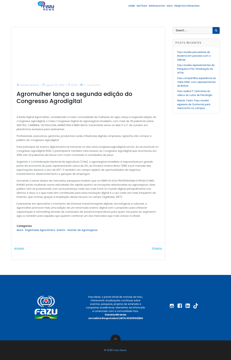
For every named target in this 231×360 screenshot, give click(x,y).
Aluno (20, 230)
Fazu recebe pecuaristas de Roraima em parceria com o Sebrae (194, 55)
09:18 (74, 85)
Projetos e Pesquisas (187, 5)
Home (131, 5)
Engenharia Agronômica (40, 230)
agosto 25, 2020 (55, 85)
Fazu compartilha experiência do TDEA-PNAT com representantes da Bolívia (196, 81)
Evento (61, 230)
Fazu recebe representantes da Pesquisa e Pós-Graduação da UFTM (195, 68)
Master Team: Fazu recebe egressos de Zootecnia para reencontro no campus (193, 104)
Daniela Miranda (29, 85)
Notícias (142, 5)
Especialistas (157, 5)
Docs (170, 5)
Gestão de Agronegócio (82, 230)
